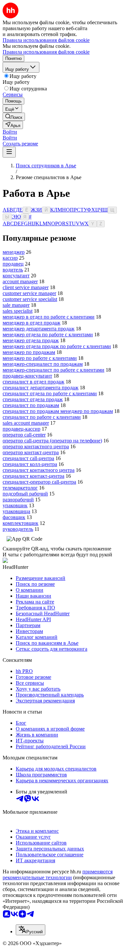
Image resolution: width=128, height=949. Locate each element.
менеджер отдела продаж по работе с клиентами (57, 346)
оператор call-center (24, 434)
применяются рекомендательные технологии (58, 874)
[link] (14, 117)
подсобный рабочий (25, 493)
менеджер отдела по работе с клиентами (48, 334)
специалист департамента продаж (40, 387)
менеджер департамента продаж (39, 328)
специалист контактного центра (39, 470)
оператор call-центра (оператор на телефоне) (52, 440)
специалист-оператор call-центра (39, 482)
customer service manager (29, 293)
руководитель (18, 529)
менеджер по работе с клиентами (40, 358)
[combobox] (30, 929)
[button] (10, 132)
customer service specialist (30, 299)
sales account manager (26, 423)
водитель (13, 269)
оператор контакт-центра (31, 452)
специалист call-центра (28, 458)
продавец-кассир (21, 429)
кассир (10, 258)
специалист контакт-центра (33, 476)
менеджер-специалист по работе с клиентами (53, 370)
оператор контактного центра (36, 446)
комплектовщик (20, 523)
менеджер (14, 252)
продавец (13, 264)
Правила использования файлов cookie (46, 52)
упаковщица (16, 511)
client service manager (26, 287)
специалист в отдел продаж (33, 381)
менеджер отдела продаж (31, 340)
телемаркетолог (20, 488)
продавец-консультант (27, 376)
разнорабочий (18, 499)
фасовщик (14, 517)
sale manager (16, 305)
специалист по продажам (31, 405)
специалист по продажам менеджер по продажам (58, 411)
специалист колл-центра (30, 464)
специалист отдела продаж (33, 399)
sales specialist (17, 311)
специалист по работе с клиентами (42, 417)
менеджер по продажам (29, 352)
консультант (16, 275)
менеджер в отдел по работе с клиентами (49, 317)
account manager (20, 281)
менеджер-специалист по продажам (43, 364)
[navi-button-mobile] (9, 152)
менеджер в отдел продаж (31, 323)
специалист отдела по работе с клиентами (50, 393)
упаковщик (15, 505)
